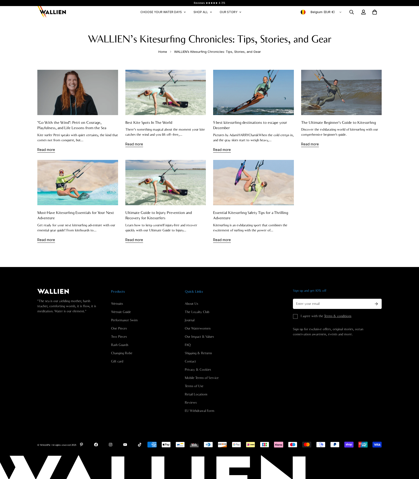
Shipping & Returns (198, 353)
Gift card (117, 361)
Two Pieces (119, 336)
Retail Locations (196, 394)
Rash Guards (119, 345)
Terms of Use (194, 386)
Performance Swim (124, 320)
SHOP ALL (200, 12)
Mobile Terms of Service (202, 378)
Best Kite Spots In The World (148, 123)
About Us (191, 304)
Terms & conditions (337, 316)
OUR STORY (228, 12)
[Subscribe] (376, 304)
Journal (189, 320)
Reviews (191, 402)
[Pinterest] (81, 445)
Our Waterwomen (197, 328)
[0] (374, 12)
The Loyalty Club (197, 312)
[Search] (351, 12)
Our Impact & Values (199, 336)
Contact (190, 361)
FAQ (188, 345)
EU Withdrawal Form (199, 411)
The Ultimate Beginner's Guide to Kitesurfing (338, 123)
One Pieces (119, 328)
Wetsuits (117, 304)
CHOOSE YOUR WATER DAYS (161, 12)
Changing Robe (121, 353)
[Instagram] (111, 445)
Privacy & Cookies (198, 369)
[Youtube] (125, 445)
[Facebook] (96, 445)
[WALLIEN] (51, 12)
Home (162, 52)
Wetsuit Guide (121, 312)
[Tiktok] (140, 445)
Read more (46, 150)
